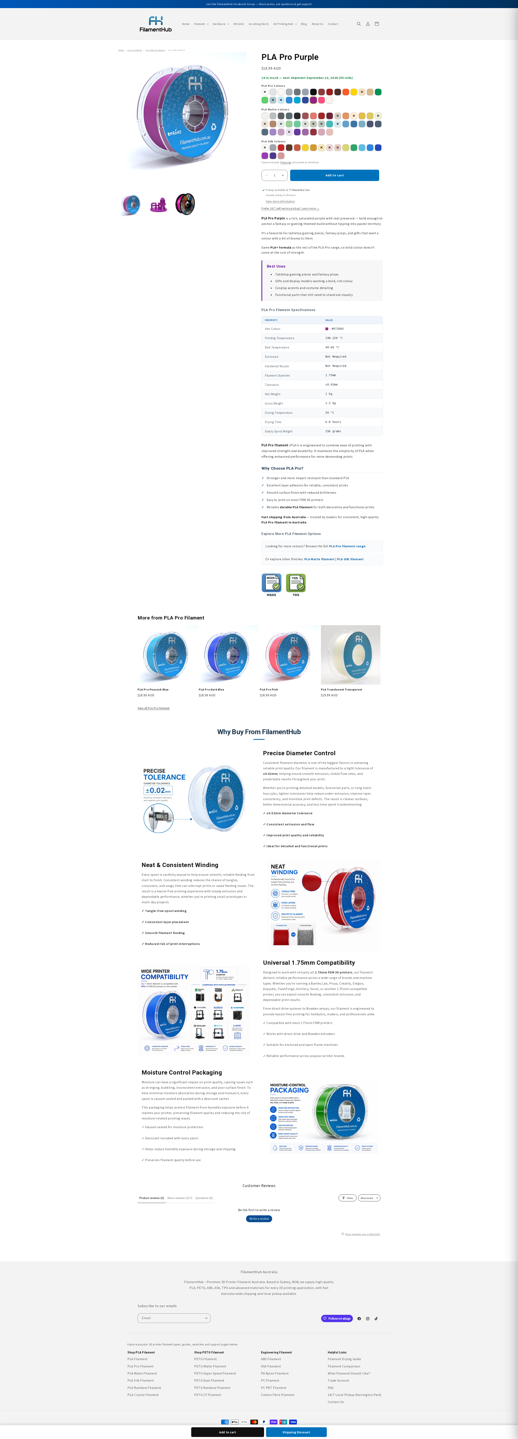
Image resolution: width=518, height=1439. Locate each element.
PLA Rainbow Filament (144, 1388)
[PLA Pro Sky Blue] (281, 100)
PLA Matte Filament (142, 1373)
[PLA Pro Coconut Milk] (281, 92)
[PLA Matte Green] (289, 124)
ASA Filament (271, 1366)
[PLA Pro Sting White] (273, 92)
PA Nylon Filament (275, 1373)
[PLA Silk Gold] (313, 147)
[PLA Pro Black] (313, 92)
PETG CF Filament (207, 1395)
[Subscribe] (205, 1318)
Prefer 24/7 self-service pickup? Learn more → (290, 208)
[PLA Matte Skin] (264, 124)
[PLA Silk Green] (353, 147)
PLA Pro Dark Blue (211, 689)
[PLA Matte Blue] (345, 124)
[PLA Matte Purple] (281, 132)
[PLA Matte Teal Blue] (353, 124)
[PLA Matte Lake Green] (329, 124)
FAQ (331, 1388)
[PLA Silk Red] (281, 147)
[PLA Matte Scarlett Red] (321, 115)
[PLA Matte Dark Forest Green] (321, 124)
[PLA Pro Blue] (289, 100)
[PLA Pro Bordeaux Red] (321, 92)
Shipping (285, 162)
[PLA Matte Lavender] (273, 132)
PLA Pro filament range (347, 546)
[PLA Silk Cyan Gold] (345, 147)
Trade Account (338, 1380)
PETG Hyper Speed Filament (215, 1373)
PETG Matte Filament (210, 1366)
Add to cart (227, 1432)
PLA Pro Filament (155, 50)
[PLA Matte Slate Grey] (273, 115)
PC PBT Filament (274, 1388)
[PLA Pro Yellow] (353, 92)
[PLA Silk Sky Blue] (362, 147)
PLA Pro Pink (269, 689)
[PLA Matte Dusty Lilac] (305, 132)
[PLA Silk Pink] (281, 155)
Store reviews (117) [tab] (179, 1198)
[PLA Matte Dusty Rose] (313, 132)
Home (121, 50)
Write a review (259, 1219)
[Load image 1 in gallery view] (131, 204)
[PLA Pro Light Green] (264, 100)
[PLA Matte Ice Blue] (337, 124)
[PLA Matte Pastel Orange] (353, 115)
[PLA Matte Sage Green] (305, 124)
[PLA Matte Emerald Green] (297, 124)
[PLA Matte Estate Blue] (370, 124)
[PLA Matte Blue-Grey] (289, 115)
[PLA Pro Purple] (313, 100)
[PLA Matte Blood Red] (305, 115)
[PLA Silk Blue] (370, 147)
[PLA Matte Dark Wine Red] (329, 115)
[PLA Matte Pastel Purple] (289, 132)
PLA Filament (134, 50)
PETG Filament (205, 1359)
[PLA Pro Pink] (321, 100)
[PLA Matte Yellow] (370, 115)
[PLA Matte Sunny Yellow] (362, 115)
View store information (280, 201)
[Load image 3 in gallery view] (185, 204)
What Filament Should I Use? (349, 1373)
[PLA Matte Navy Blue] (378, 124)
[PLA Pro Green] (378, 92)
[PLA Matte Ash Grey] (281, 115)
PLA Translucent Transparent (341, 689)
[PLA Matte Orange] (345, 115)
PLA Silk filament (350, 559)
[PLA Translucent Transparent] (329, 100)
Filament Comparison (344, 1366)
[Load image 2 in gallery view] (158, 204)
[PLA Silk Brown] (289, 147)
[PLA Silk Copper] (337, 147)
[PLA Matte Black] (297, 115)
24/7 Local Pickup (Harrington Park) (354, 1395)
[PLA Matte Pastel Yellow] (378, 115)
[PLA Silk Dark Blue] (378, 147)
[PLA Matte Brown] (337, 115)
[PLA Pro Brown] (337, 92)
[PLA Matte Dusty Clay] (273, 124)
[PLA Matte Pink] (329, 132)
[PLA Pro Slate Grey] (297, 92)
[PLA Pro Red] (329, 92)
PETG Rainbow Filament (212, 1388)
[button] (201, 24)
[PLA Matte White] (264, 115)
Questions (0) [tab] (204, 1198)
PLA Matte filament (319, 559)
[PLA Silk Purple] (264, 155)
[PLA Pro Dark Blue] (305, 100)
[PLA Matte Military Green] (313, 124)
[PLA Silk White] (264, 147)
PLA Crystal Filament (143, 1395)
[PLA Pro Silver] (305, 92)
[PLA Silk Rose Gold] (329, 147)
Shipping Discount (296, 1432)
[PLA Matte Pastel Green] (281, 124)
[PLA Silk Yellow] (305, 147)
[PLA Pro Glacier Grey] (289, 92)
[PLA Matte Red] (313, 115)
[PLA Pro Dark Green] (273, 100)
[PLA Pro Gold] (362, 92)
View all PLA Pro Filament (154, 708)
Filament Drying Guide (344, 1359)
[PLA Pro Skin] (370, 92)
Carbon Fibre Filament (278, 1395)
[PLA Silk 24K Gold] (321, 147)
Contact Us (336, 1402)
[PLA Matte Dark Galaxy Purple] (297, 132)
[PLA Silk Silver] (273, 147)
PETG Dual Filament (209, 1380)
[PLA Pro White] (264, 92)
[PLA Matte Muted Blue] (264, 132)
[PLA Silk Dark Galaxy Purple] (273, 155)
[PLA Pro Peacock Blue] (297, 100)
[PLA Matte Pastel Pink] (321, 132)
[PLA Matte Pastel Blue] (362, 124)
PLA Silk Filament (140, 1380)
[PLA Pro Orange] (345, 92)
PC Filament (270, 1380)
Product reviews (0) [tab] (151, 1198)
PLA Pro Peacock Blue (153, 689)
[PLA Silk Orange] (297, 147)
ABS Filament (271, 1359)
